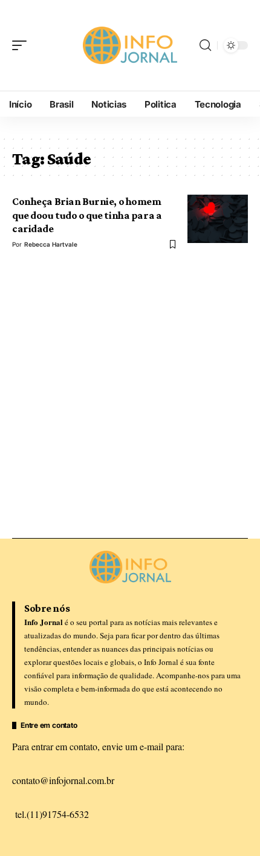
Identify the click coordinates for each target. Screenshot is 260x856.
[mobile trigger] (22, 45)
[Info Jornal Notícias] (130, 46)
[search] (205, 45)
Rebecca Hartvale (50, 244)
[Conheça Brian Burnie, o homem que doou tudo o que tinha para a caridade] (217, 219)
